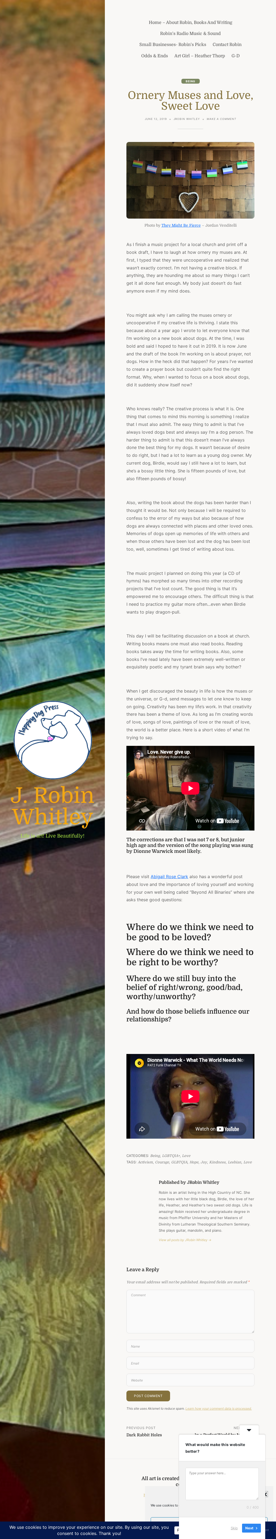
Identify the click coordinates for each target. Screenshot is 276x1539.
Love (186, 1156)
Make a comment (221, 119)
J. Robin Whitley (52, 806)
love (247, 1162)
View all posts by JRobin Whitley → (185, 1240)
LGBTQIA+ (171, 1156)
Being (190, 81)
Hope (193, 1162)
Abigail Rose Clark (169, 876)
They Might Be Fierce (181, 225)
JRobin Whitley (187, 118)
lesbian (234, 1162)
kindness (217, 1162)
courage (162, 1162)
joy (204, 1162)
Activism (145, 1162)
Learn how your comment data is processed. (218, 1408)
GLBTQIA (179, 1162)
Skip (234, 1528)
